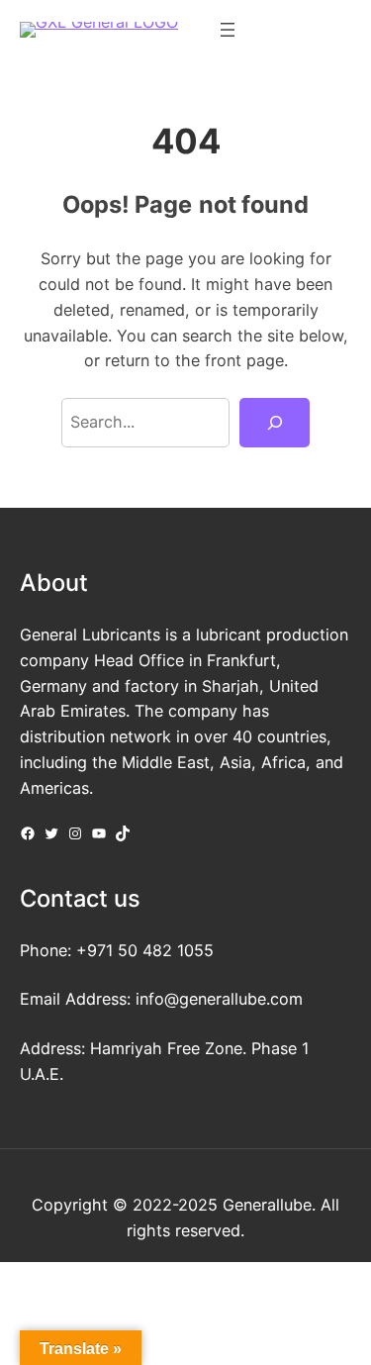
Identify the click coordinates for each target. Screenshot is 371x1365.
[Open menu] (227, 30)
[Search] (274, 422)
